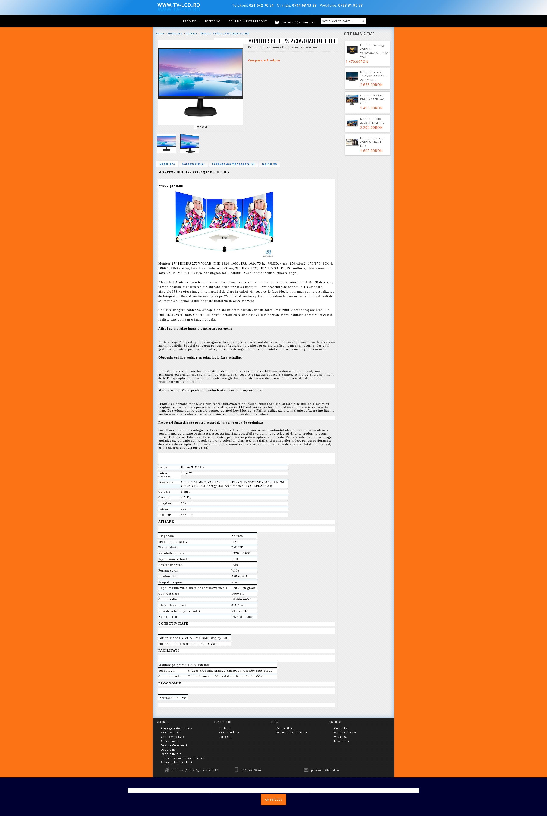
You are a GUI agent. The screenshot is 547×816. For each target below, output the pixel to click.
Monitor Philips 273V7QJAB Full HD (225, 33)
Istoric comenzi (345, 732)
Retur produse (229, 732)
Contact (224, 728)
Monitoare (175, 33)
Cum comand (170, 741)
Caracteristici (193, 164)
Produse (191, 21)
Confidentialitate (173, 736)
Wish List (340, 736)
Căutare (191, 33)
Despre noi (213, 21)
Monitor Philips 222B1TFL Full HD (372, 120)
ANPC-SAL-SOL (171, 732)
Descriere (167, 164)
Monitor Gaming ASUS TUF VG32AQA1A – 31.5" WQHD (374, 51)
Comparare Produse (264, 60)
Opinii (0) (269, 164)
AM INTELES (273, 799)
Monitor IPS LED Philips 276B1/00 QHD (372, 99)
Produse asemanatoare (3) (233, 164)
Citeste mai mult (402, 790)
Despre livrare (171, 753)
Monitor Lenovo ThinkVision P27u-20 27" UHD (373, 76)
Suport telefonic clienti (177, 762)
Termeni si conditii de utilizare (182, 758)
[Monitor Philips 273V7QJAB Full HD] (166, 143)
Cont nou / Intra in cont (247, 21)
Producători (284, 728)
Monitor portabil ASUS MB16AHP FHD (372, 142)
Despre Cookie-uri (174, 745)
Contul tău (341, 728)
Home (160, 33)
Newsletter (342, 741)
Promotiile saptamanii (292, 732)
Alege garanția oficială (176, 728)
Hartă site (225, 736)
